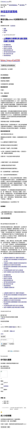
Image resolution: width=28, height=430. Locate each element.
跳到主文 (3, 15)
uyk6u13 (3, 318)
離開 (9, 427)
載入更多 (3, 336)
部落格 (5, 30)
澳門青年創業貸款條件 (10, 52)
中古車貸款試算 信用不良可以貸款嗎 (13, 270)
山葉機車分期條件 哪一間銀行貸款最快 (14, 257)
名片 (5, 32)
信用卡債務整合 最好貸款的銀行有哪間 (14, 272)
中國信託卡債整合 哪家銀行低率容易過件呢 (15, 263)
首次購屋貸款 (7, 44)
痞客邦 (11, 327)
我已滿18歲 (3, 427)
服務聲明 (16, 409)
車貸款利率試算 (8, 46)
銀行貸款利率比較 (8, 53)
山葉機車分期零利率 (9, 287)
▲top (2, 333)
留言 (14, 327)
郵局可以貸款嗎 (8, 48)
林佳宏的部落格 (9, 11)
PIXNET (7, 407)
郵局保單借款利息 (8, 50)
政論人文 (12, 331)
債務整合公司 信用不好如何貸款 (12, 264)
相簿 (5, 28)
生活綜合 (12, 25)
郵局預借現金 (7, 55)
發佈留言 (3, 345)
